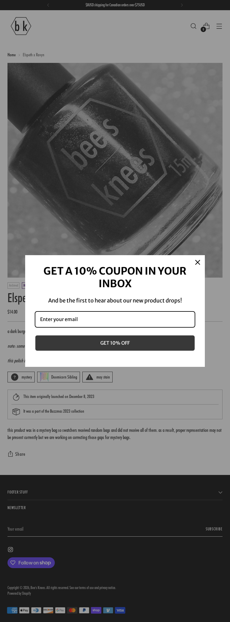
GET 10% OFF (115, 343)
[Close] (197, 262)
